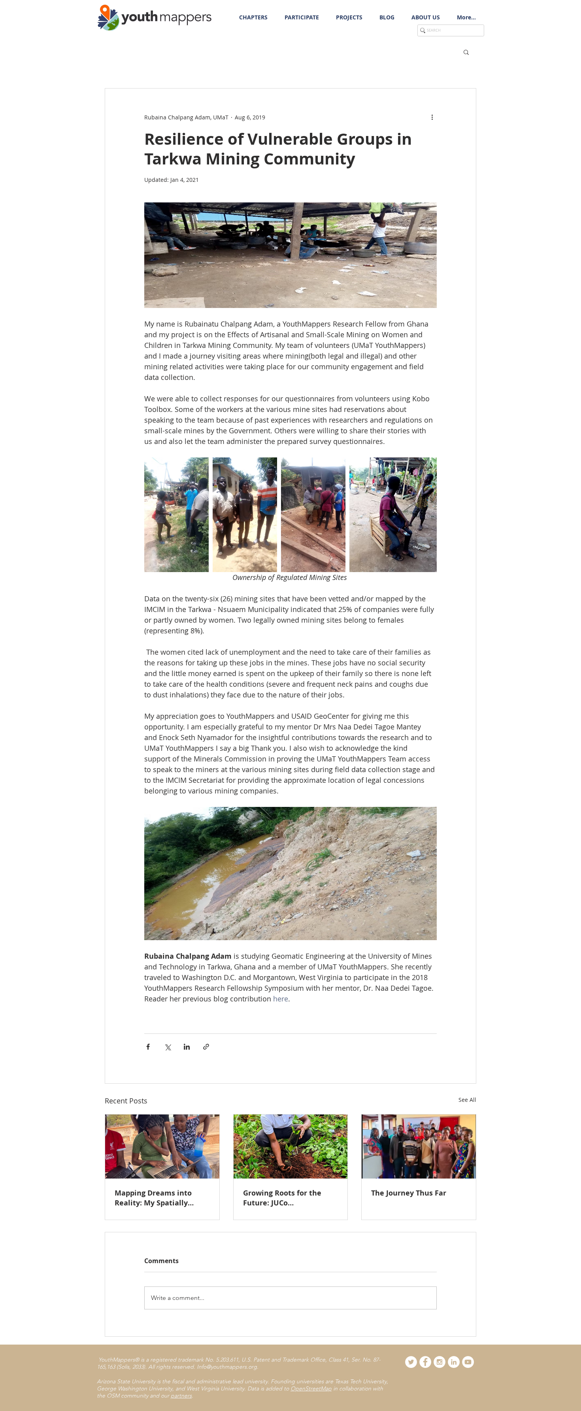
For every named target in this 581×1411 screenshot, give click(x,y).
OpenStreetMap (311, 1388)
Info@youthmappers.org (227, 1366)
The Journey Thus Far (408, 1193)
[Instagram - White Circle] (439, 1362)
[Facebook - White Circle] (425, 1362)
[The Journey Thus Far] (419, 1146)
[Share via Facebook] (148, 1046)
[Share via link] (206, 1046)
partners (181, 1395)
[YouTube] (468, 1362)
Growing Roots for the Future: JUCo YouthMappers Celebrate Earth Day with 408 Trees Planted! (287, 1198)
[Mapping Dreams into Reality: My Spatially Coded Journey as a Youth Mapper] (162, 1146)
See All (467, 1099)
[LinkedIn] (454, 1362)
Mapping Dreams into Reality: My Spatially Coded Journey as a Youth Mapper (160, 1198)
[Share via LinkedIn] (187, 1046)
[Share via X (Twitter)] (167, 1046)
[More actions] (432, 117)
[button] (301, 17)
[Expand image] (176, 514)
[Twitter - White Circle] (411, 1362)
